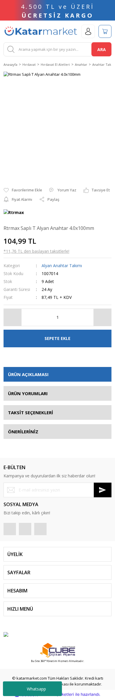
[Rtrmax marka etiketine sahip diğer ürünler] (14, 213)
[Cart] (104, 31)
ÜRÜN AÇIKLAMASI (28, 374)
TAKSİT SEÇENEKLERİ (30, 412)
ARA (101, 49)
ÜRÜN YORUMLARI (28, 393)
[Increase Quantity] (102, 317)
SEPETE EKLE (57, 338)
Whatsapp (36, 689)
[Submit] (102, 490)
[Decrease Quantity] (13, 317)
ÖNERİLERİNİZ (23, 431)
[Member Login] (88, 31)
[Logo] (41, 32)
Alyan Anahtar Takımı (62, 265)
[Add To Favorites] (23, 190)
